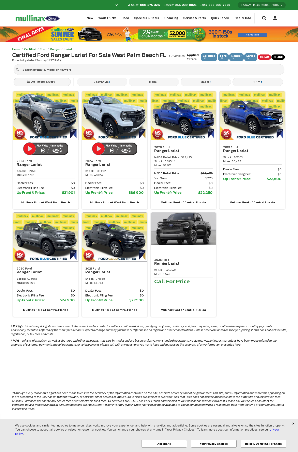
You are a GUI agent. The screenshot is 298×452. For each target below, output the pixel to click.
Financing (171, 18)
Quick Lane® (220, 18)
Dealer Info (243, 18)
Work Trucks (107, 18)
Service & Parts (194, 18)
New (90, 18)
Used (125, 18)
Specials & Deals (146, 18)
